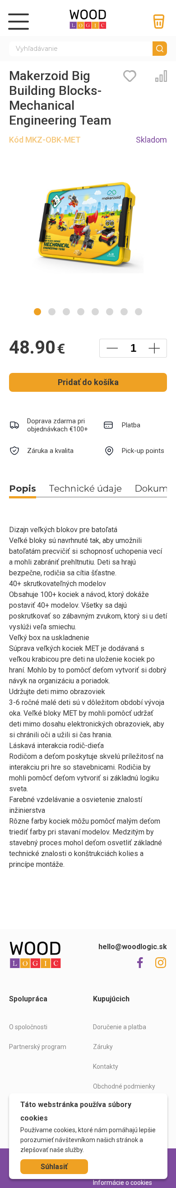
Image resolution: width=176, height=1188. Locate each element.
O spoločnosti (28, 1027)
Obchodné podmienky (124, 1086)
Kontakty (105, 1066)
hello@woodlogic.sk (132, 946)
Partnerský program (37, 1046)
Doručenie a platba (119, 1027)
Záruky (103, 1046)
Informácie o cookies (122, 1182)
